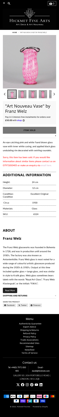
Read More (10, 290)
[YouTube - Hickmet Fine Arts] (36, 384)
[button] (12, 94)
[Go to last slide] (5, 94)
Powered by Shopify (40, 407)
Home (14, 32)
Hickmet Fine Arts (23, 407)
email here (46, 165)
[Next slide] (54, 94)
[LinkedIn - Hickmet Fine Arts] (41, 384)
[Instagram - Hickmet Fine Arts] (27, 384)
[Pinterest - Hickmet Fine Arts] (32, 384)
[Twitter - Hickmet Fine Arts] (18, 384)
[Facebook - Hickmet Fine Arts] (22, 384)
